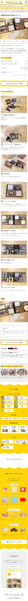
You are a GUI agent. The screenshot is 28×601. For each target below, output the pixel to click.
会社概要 (6, 594)
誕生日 (8, 397)
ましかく (13, 354)
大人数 (16, 356)
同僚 (10, 356)
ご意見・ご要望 (20, 594)
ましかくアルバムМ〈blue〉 (7, 61)
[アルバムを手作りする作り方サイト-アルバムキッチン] (14, 2)
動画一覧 (16, 595)
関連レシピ (24, 41)
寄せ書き (17, 354)
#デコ (18, 8)
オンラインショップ (8, 595)
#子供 (10, 8)
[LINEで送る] (4, 348)
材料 (4, 41)
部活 (22, 406)
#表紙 (22, 8)
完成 (17, 41)
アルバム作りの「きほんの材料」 (19, 75)
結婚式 (21, 354)
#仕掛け (14, 8)
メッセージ (20, 356)
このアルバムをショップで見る (14, 83)
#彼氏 (2, 8)
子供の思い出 (22, 402)
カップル (6, 356)
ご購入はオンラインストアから (14, 541)
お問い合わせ (12, 594)
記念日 (3, 354)
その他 (8, 410)
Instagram (21, 595)
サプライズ (8, 354)
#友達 (6, 8)
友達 (13, 356)
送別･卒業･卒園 (8, 402)
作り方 (10, 41)
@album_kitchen (14, 566)
